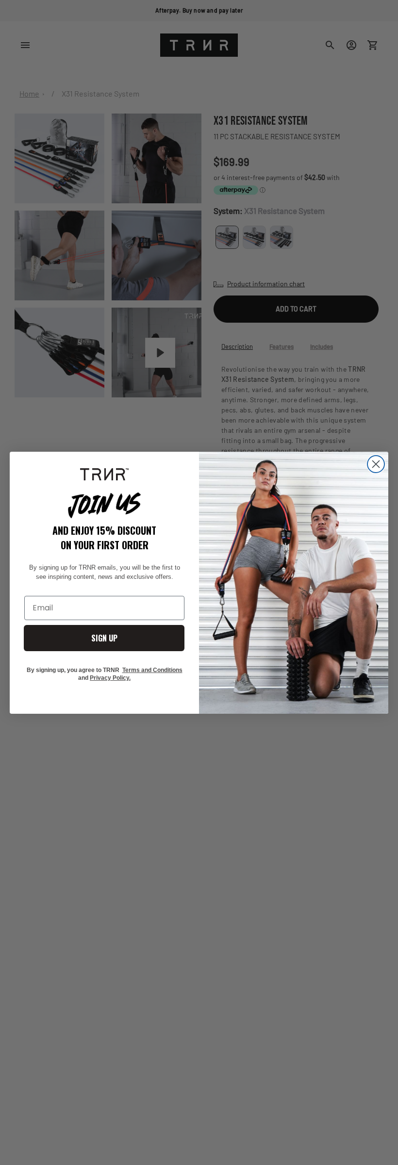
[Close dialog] (375, 464)
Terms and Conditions (152, 670)
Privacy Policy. (110, 677)
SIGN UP (104, 638)
